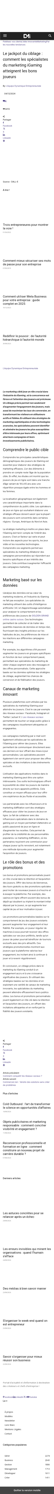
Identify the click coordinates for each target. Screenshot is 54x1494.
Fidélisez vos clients (12, 41)
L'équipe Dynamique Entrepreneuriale (23, 86)
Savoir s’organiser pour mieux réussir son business (22, 1358)
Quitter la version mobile (27, 1490)
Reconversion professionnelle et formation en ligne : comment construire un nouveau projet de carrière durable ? (24, 1148)
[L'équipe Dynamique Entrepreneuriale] (11, 365)
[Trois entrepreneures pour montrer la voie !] (27, 209)
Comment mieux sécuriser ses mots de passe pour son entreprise (27, 262)
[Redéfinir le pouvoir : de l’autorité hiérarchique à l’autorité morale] (27, 320)
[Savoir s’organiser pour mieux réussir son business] (27, 1341)
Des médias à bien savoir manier (24, 1288)
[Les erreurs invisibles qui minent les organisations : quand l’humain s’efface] (27, 1233)
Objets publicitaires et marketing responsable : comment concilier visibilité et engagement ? (24, 1125)
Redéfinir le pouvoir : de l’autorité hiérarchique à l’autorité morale (24, 337)
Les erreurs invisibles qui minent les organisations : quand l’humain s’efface (27, 1252)
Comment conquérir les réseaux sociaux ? (22, 1076)
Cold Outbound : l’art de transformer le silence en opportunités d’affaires (27, 1105)
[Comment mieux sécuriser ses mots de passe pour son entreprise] (27, 245)
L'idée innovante (29, 41)
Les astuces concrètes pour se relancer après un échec (23, 1215)
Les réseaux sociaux (33, 717)
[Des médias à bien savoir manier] (27, 1273)
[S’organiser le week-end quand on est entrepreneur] (27, 1305)
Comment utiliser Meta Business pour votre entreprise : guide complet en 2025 (25, 300)
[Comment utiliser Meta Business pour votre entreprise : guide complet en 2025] (27, 281)
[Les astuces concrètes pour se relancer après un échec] (27, 1197)
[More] (27, 140)
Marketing (41, 41)
